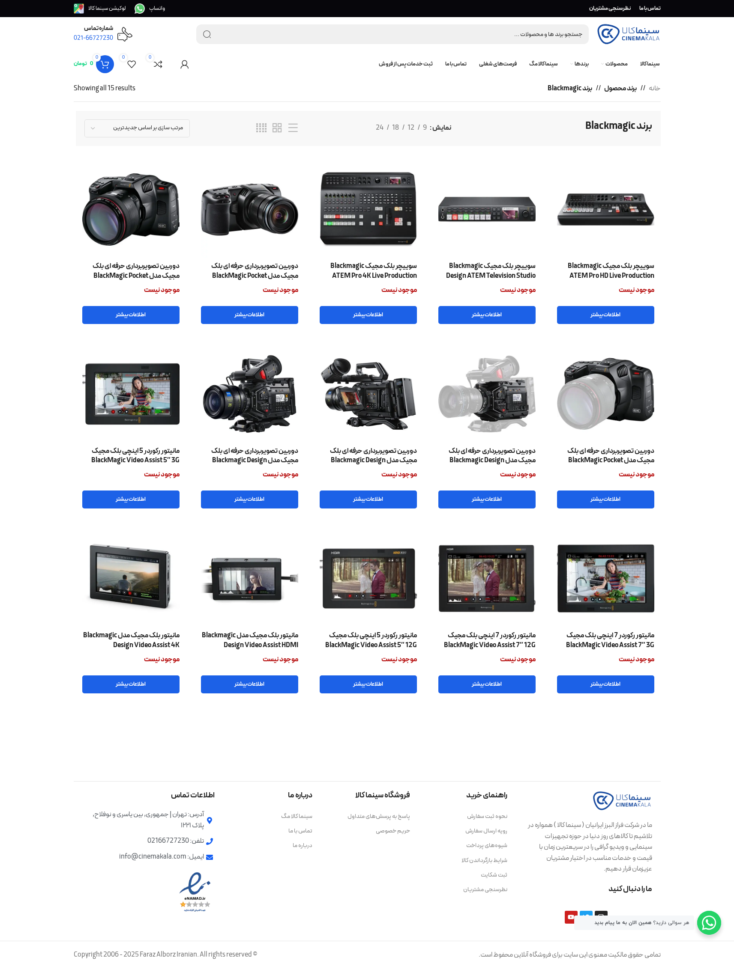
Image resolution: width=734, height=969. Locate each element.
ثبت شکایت (494, 875)
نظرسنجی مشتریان (485, 889)
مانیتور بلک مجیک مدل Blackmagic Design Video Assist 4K (131, 640)
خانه (655, 88)
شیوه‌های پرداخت (486, 845)
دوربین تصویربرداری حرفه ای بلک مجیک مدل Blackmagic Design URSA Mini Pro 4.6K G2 (492, 461)
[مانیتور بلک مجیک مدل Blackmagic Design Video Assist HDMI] (249, 578)
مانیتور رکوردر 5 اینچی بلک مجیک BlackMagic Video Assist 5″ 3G (135, 456)
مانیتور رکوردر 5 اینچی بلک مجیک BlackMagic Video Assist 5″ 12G (371, 640)
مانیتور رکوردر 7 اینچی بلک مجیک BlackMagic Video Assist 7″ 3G (610, 640)
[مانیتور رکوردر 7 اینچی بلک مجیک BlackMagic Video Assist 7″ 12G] (487, 578)
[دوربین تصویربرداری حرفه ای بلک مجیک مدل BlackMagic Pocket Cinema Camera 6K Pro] (605, 394)
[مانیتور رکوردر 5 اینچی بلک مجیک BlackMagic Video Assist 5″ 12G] (368, 578)
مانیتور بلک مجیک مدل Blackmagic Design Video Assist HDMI (250, 640)
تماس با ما (300, 830)
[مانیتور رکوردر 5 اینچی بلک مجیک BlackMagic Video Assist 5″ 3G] (131, 394)
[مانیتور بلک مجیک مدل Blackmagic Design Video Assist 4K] (131, 578)
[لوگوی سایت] (628, 34)
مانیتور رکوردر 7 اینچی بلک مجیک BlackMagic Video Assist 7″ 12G (490, 640)
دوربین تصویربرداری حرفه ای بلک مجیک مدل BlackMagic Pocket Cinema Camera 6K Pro (610, 461)
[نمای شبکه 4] (261, 128)
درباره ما (302, 845)
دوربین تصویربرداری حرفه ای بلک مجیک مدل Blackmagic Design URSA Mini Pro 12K (254, 461)
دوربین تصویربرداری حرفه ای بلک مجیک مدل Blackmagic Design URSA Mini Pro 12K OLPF (373, 461)
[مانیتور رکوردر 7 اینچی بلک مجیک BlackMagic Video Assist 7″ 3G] (605, 578)
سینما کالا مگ (296, 816)
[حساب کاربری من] (184, 64)
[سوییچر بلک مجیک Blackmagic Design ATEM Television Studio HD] (487, 209)
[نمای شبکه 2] (277, 128)
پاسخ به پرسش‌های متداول (379, 816)
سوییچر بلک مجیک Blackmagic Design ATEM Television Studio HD (491, 276)
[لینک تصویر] (622, 800)
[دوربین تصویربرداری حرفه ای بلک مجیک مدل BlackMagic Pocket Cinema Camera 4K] (249, 209)
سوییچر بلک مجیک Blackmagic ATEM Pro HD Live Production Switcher (611, 276)
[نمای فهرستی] (293, 128)
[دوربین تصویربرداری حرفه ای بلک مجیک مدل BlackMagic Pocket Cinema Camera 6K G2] (131, 209)
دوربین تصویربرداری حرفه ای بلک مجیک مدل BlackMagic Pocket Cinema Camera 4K (254, 276)
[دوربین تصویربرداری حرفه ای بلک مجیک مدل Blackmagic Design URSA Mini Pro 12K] (249, 394)
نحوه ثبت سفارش (487, 816)
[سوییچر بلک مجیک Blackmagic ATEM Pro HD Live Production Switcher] (605, 209)
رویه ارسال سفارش (486, 830)
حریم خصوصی (393, 830)
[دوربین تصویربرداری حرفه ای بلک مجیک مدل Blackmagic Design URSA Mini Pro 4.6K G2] (487, 394)
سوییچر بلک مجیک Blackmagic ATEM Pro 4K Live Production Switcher (373, 276)
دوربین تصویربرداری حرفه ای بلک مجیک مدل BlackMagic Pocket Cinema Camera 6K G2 (136, 276)
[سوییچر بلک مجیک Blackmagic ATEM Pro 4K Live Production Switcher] (368, 209)
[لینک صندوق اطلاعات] (150, 8)
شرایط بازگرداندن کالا (484, 860)
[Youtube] (571, 917)
